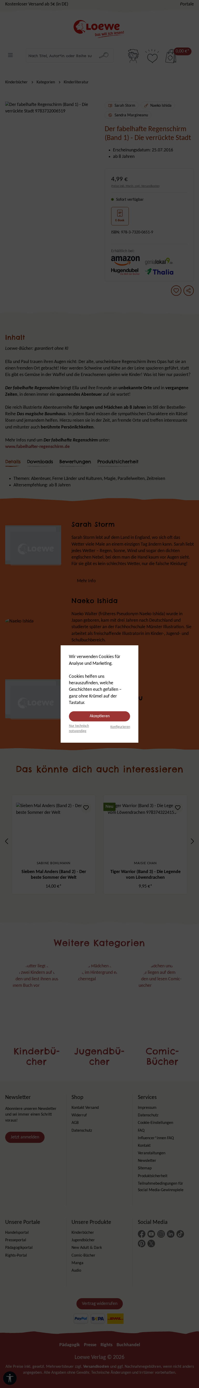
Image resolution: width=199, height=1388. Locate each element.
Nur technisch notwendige (79, 728)
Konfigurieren (120, 727)
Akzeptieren (100, 716)
